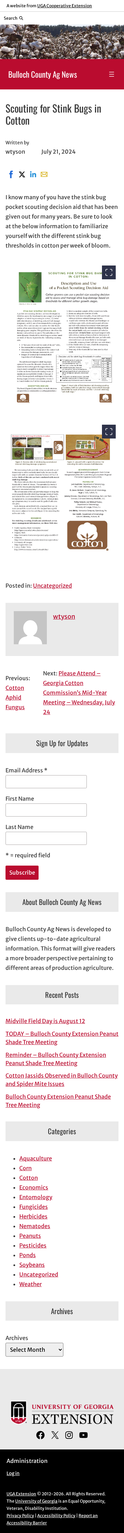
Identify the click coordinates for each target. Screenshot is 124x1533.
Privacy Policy (20, 1515)
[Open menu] (111, 74)
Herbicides (33, 1216)
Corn (25, 1168)
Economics (33, 1187)
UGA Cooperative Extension (64, 5)
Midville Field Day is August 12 (45, 1021)
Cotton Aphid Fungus (15, 697)
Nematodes (34, 1226)
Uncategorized (52, 585)
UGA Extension (21, 1493)
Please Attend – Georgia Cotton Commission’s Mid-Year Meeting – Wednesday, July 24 (79, 692)
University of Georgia (36, 1501)
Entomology (35, 1197)
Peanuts (30, 1235)
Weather (30, 1284)
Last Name (19, 826)
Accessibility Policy (56, 1515)
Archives (17, 1337)
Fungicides (33, 1206)
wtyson (64, 616)
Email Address (27, 770)
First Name (20, 798)
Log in (13, 1473)
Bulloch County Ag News (42, 74)
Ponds (27, 1255)
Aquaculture (35, 1158)
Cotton (28, 1177)
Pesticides (32, 1245)
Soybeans (32, 1264)
